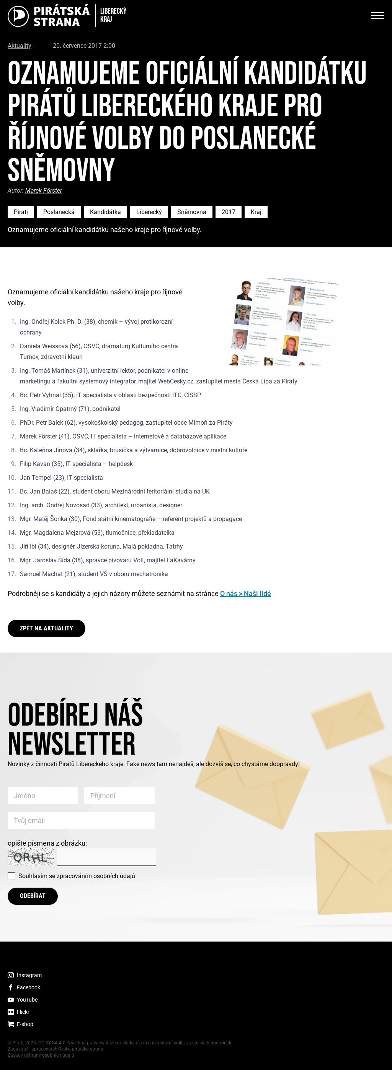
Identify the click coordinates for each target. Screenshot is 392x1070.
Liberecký (149, 212)
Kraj (256, 212)
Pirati (21, 212)
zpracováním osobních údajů (96, 876)
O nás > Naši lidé (245, 593)
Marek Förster (43, 190)
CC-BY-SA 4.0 (51, 1043)
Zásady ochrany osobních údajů (41, 1055)
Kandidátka (105, 212)
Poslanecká (59, 212)
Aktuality (19, 46)
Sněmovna (191, 212)
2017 (228, 212)
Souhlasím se (76, 876)
